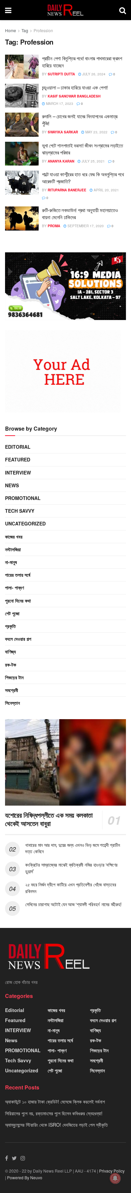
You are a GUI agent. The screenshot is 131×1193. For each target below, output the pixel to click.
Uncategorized (25, 523)
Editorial (18, 446)
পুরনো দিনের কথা (18, 600)
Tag (24, 30)
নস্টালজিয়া (13, 549)
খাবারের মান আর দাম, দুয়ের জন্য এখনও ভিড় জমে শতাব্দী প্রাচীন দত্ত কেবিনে (72, 848)
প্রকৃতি (10, 626)
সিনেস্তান (12, 702)
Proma (54, 226)
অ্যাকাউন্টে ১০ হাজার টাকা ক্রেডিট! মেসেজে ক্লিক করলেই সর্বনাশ (55, 1101)
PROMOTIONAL (23, 498)
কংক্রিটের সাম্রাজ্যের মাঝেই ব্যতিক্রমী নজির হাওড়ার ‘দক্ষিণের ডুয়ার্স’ (71, 868)
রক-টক (10, 664)
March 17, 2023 (59, 103)
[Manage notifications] (115, 1178)
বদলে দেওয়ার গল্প (18, 638)
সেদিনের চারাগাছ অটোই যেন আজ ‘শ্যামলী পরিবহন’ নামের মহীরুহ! (73, 904)
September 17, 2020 (85, 226)
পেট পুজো (12, 613)
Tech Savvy (19, 510)
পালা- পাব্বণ (14, 587)
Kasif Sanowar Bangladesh (74, 96)
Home (10, 30)
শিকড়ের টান (14, 677)
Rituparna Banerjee (67, 190)
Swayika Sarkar (63, 132)
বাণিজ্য (10, 651)
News (12, 485)
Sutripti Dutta (61, 74)
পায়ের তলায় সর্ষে (17, 574)
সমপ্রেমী (11, 690)
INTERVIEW (18, 472)
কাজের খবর (14, 536)
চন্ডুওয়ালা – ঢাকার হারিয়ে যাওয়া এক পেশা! (75, 87)
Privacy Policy (112, 1171)
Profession (43, 30)
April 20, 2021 (106, 190)
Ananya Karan (61, 161)
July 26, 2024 (93, 74)
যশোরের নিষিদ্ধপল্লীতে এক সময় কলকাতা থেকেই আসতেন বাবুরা (49, 819)
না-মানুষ (11, 562)
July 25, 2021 (93, 161)
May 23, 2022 (95, 132)
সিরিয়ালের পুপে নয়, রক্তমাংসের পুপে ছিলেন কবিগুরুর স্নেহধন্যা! (53, 1113)
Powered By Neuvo (24, 1177)
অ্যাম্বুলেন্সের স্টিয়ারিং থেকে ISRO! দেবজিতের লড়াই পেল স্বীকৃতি (56, 1124)
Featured (17, 459)
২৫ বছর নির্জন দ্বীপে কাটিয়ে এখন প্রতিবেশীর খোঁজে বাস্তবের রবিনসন (70, 887)
